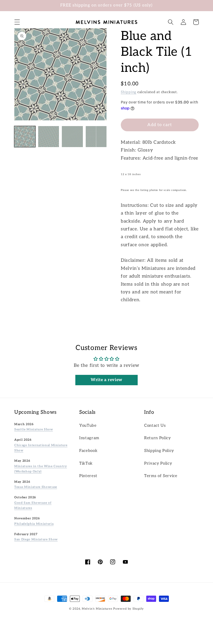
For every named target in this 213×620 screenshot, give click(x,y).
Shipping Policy (159, 450)
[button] (17, 22)
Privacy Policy (158, 463)
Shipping (128, 92)
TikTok (86, 463)
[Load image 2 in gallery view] (48, 136)
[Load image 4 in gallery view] (96, 136)
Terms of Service (160, 475)
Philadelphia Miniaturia (34, 524)
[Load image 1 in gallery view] (24, 136)
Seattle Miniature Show (33, 429)
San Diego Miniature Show (36, 539)
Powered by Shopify (128, 608)
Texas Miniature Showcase (35, 487)
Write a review (106, 379)
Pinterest (88, 475)
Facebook (88, 450)
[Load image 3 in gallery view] (72, 136)
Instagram (89, 438)
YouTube (88, 425)
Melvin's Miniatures (97, 608)
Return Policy (157, 438)
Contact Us (155, 425)
